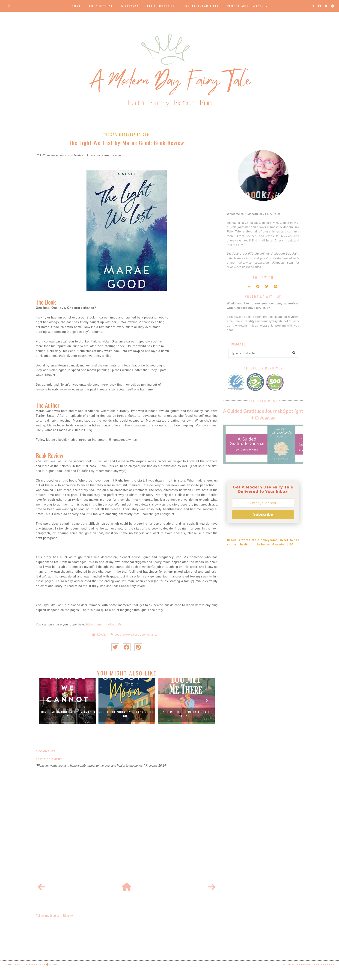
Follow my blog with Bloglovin (55, 915)
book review (122, 634)
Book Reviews (101, 6)
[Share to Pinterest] (138, 647)
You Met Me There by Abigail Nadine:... (186, 714)
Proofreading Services (247, 6)
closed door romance (144, 634)
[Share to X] (115, 647)
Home (76, 6)
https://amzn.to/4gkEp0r (103, 624)
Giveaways (130, 6)
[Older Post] (212, 887)
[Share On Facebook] (127, 647)
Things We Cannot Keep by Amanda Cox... (67, 714)
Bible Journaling (162, 6)
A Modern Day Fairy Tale (25, 964)
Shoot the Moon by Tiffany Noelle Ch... (126, 714)
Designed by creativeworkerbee (307, 964)
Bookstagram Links (202, 6)
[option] (67, 701)
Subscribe (263, 514)
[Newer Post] (42, 887)
